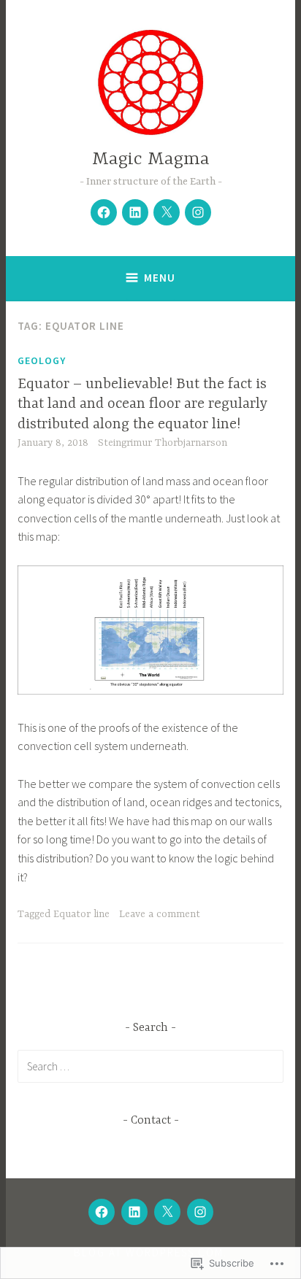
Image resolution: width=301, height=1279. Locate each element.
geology (42, 360)
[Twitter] (166, 212)
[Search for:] (150, 1066)
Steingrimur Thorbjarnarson (162, 443)
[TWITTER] (167, 1212)
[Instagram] (198, 212)
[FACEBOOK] (101, 1212)
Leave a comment (159, 914)
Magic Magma (151, 159)
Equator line (81, 914)
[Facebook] (103, 212)
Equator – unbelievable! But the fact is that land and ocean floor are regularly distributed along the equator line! (142, 404)
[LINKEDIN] (134, 1212)
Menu (159, 278)
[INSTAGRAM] (200, 1212)
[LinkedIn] (135, 212)
